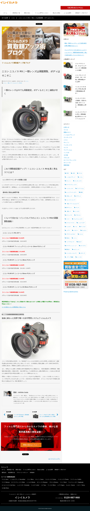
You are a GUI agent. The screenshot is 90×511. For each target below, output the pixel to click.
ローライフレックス (70, 160)
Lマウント (78, 196)
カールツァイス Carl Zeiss (8, 485)
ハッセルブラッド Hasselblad (17, 479)
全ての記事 (5, 18)
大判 (73, 173)
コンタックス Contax (50, 479)
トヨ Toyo (43, 485)
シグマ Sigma (60, 485)
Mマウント (69, 207)
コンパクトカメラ (70, 200)
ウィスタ (83, 226)
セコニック (76, 249)
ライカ (66, 130)
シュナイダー (81, 222)
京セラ (80, 241)
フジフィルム (68, 150)
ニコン (13, 18)
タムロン (84, 230)
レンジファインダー (71, 192)
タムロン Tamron (70, 485)
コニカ (81, 234)
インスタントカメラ (71, 253)
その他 (66, 155)
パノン (75, 238)
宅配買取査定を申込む (78, 8)
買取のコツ (67, 132)
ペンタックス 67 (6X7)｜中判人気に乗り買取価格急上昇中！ (80, 90)
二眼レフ (68, 211)
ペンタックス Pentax (63, 479)
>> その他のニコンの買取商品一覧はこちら (14, 307)
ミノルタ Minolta (31, 482)
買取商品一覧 (16, 13)
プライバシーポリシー (22, 472)
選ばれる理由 (56, 13)
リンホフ (68, 226)
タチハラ (82, 253)
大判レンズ (69, 196)
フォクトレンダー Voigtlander (75, 482)
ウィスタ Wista (52, 485)
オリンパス (67, 162)
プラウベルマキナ (70, 234)
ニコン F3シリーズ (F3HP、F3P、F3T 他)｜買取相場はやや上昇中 (80, 78)
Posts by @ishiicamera (71, 292)
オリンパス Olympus (42, 482)
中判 (67, 173)
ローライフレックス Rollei (18, 482)
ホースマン (83, 245)
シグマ (68, 230)
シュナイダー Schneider (23, 485)
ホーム (5, 13)
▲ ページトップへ (54, 458)
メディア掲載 (69, 257)
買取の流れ (27, 13)
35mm (20, 83)
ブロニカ (66, 157)
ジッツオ (79, 257)
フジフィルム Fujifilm (75, 479)
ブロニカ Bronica (53, 482)
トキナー (76, 230)
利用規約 (32, 472)
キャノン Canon (39, 479)
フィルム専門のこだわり (41, 13)
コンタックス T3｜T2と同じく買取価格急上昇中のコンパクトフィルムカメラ (80, 115)
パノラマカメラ (70, 241)
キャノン (66, 142)
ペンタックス (68, 145)
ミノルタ (66, 152)
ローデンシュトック (71, 245)
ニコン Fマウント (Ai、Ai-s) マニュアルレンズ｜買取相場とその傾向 (80, 67)
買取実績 (66, 165)
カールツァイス (70, 222)
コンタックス (68, 137)
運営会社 (4, 472)
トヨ (76, 226)
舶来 (81, 192)
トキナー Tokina (81, 485)
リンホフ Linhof (35, 485)
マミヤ (66, 147)
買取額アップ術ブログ (81, 13)
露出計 (68, 249)
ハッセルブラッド (69, 135)
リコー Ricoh (63, 482)
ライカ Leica (5, 479)
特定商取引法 (11, 472)
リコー (68, 219)
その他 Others (5, 488)
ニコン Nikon (30, 479)
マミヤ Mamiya (6, 482)
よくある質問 (67, 13)
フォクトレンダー (78, 219)
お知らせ (66, 127)
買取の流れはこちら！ (31, 445)
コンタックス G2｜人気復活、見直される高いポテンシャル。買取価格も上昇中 (80, 103)
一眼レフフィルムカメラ (13, 83)
